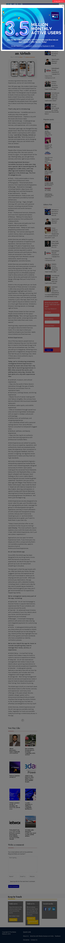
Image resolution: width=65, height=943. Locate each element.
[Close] (63, 6)
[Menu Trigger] (2, 15)
